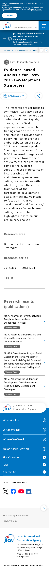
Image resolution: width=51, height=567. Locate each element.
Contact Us (9, 472)
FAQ (5, 464)
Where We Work (14, 439)
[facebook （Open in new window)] (13, 491)
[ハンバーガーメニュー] (44, 24)
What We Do (11, 430)
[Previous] (41, 50)
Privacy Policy (10, 520)
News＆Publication (16, 449)
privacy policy (36, 9)
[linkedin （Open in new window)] (29, 491)
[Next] (46, 50)
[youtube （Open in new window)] (21, 491)
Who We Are (11, 420)
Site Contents (11, 457)
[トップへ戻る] (44, 508)
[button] (13, 96)
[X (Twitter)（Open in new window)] (5, 491)
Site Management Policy (15, 515)
